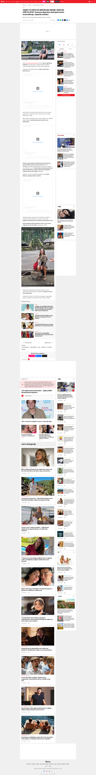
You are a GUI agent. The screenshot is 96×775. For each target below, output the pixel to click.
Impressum (36, 768)
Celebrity (29, 5)
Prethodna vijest (28, 342)
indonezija (43, 347)
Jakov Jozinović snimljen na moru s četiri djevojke (36, 421)
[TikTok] (68, 44)
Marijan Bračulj (33, 347)
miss (39, 347)
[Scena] (50, 766)
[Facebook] (59, 44)
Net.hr (22, 419)
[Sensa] (46, 766)
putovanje (49, 347)
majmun (23, 349)
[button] (53, 20)
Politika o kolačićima (42, 768)
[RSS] (72, 44)
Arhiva (61, 768)
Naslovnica (25, 5)
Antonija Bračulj (34, 63)
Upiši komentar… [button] (28, 395)
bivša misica (28, 63)
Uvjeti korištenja (49, 768)
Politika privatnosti (55, 768)
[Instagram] (64, 44)
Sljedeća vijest (48, 342)
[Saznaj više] (74, 135)
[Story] (3, 1)
